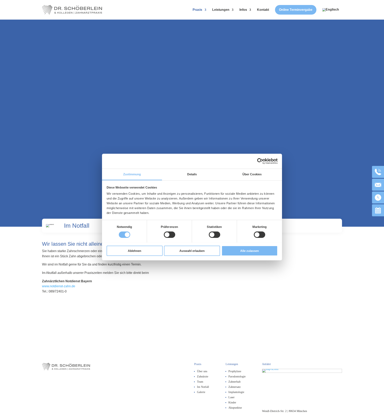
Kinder (232, 402)
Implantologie (236, 392)
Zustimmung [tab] (132, 174)
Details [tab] (192, 174)
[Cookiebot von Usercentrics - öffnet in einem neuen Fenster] (260, 161)
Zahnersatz (234, 386)
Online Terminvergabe (295, 9)
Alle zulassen (249, 250)
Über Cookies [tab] (252, 174)
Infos (243, 9)
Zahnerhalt (234, 381)
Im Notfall (203, 386)
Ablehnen (134, 250)
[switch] (169, 234)
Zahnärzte (202, 376)
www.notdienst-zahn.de (58, 286)
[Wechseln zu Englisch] (330, 10)
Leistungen (220, 9)
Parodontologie (237, 376)
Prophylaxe (234, 371)
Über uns (202, 371)
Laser (231, 397)
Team (200, 381)
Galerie (201, 392)
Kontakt (263, 9)
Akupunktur (235, 407)
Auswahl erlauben (192, 250)
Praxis (197, 9)
